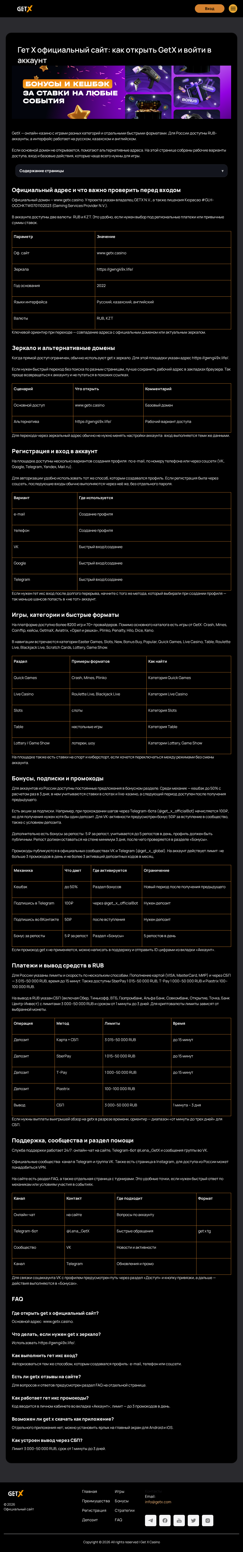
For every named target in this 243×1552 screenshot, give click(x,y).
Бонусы (122, 1500)
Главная (89, 1491)
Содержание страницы (41, 170)
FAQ (118, 1519)
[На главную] (39, 1493)
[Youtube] (179, 1520)
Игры (119, 1491)
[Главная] (24, 8)
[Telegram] (150, 1520)
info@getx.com (158, 1501)
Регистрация (94, 1510)
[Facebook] (165, 1520)
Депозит (90, 1519)
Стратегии (125, 1510)
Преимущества (96, 1500)
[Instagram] (207, 1520)
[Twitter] (193, 1520)
